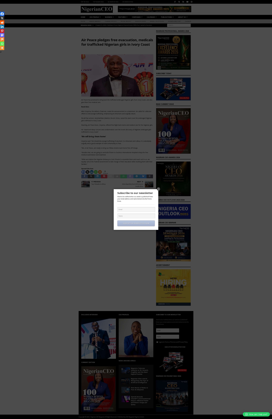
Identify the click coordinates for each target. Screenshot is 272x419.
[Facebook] (2, 14)
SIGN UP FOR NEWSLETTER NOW (136, 223)
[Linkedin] (2, 27)
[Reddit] (2, 22)
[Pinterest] (2, 31)
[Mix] (2, 39)
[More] (2, 48)
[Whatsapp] (2, 44)
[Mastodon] (2, 35)
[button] (256, 414)
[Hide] (1, 52)
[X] (2, 18)
